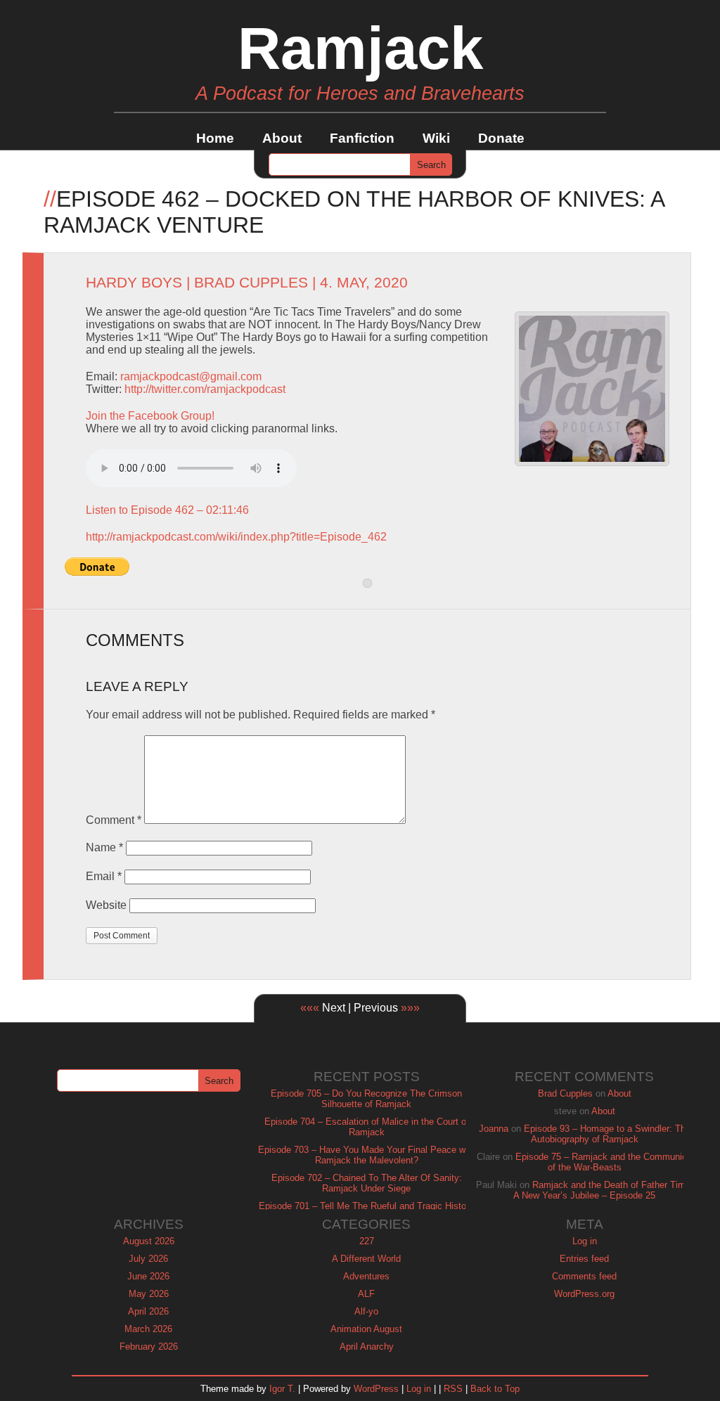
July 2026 (148, 1258)
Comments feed (584, 1276)
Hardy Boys (134, 282)
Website (106, 905)
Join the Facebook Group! (150, 416)
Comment (113, 820)
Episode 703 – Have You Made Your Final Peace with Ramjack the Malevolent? (366, 1155)
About (282, 138)
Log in (584, 1241)
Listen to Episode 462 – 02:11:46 (167, 510)
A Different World (366, 1258)
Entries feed (584, 1258)
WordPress (376, 1388)
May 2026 (149, 1294)
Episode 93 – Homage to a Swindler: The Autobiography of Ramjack (607, 1133)
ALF (366, 1294)
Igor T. (282, 1388)
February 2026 (149, 1346)
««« (309, 1008)
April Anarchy (367, 1346)
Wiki (436, 138)
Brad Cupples (251, 282)
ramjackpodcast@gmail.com (191, 376)
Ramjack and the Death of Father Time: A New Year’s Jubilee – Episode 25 (603, 1190)
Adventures (366, 1276)
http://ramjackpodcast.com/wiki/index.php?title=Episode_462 (236, 537)
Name (104, 847)
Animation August (366, 1329)
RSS (453, 1388)
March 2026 (148, 1329)
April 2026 (148, 1311)
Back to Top (495, 1388)
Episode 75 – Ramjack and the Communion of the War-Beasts (603, 1162)
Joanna (493, 1128)
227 (366, 1241)
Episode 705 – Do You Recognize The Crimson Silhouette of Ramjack (366, 1098)
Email (104, 876)
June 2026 (148, 1276)
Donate (501, 138)
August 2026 (148, 1241)
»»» (410, 1008)
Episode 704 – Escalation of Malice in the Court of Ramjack (366, 1126)
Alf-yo (366, 1311)
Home (215, 138)
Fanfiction (362, 138)
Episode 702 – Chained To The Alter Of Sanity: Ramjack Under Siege (366, 1183)
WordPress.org (584, 1294)
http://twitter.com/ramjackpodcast (204, 389)
